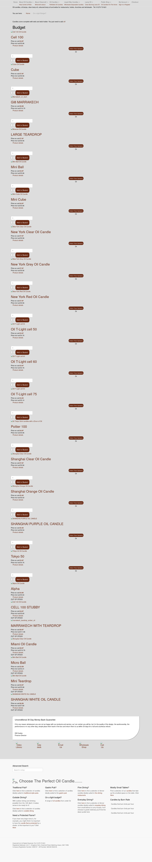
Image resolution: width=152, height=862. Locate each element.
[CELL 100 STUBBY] (18, 601)
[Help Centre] (39, 744)
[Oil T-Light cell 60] (18, 356)
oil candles (56, 801)
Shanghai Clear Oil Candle (31, 458)
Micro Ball (18, 662)
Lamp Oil (92, 3)
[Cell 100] (18, 31)
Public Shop (109, 3)
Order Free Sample (76, 49)
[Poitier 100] (26, 421)
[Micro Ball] (18, 657)
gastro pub (63, 793)
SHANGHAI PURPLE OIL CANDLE (37, 523)
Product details (18, 45)
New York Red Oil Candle (30, 296)
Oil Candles (56, 3)
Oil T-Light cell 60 (24, 361)
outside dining (29, 811)
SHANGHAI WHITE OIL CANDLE (36, 699)
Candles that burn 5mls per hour (122, 808)
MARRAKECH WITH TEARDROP (36, 625)
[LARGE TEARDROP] (18, 129)
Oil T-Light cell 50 (24, 329)
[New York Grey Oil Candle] (21, 259)
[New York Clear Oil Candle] (21, 226)
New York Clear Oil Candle (31, 231)
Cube (15, 69)
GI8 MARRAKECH (25, 102)
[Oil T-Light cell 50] (18, 323)
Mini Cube (18, 199)
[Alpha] (17, 583)
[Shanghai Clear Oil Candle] (21, 453)
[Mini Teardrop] (18, 675)
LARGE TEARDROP (26, 134)
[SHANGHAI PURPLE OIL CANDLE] (24, 518)
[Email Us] (60, 744)
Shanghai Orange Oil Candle (32, 491)
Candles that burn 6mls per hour (122, 804)
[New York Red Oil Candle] (20, 291)
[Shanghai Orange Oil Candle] (22, 486)
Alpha (15, 588)
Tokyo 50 (17, 556)
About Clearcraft (41, 3)
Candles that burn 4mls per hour (122, 813)
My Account (124, 3)
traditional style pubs (31, 793)
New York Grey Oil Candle (30, 264)
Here (14, 827)
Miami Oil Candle (24, 643)
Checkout (135, 2)
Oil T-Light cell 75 (24, 393)
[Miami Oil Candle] (21, 638)
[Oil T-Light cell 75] (18, 388)
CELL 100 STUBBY (25, 607)
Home (15, 2)
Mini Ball (17, 166)
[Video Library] (19, 744)
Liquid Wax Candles (73, 3)
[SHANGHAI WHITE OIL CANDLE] (23, 694)
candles (129, 791)
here (18, 791)
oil (64, 21)
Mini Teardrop (21, 680)
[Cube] (17, 64)
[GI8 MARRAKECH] (19, 96)
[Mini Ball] (18, 161)
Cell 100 (17, 37)
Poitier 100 (19, 426)
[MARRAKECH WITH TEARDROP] (23, 620)
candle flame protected (29, 823)
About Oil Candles (25, 3)
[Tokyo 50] (19, 551)
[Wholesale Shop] (84, 744)
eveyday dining (100, 805)
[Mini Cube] (19, 194)
